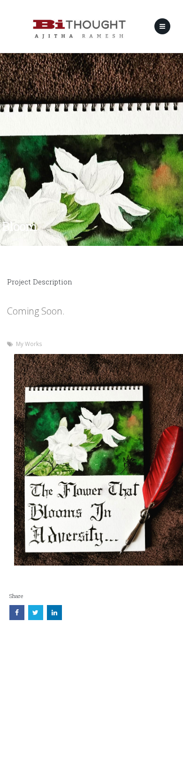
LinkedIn (54, 594)
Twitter (35, 594)
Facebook (16, 594)
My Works (29, 343)
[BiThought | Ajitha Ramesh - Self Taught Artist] (79, 28)
